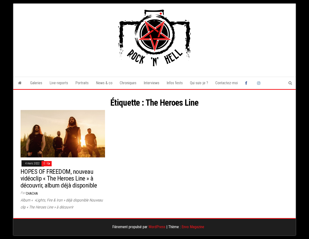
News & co (104, 83)
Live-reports (58, 83)
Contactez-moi (226, 83)
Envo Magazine (193, 227)
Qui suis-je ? (199, 83)
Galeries (36, 83)
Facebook (247, 83)
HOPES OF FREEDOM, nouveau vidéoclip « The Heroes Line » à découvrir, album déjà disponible (59, 178)
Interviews (151, 83)
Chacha (32, 193)
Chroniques (128, 83)
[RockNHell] (20, 83)
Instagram (259, 83)
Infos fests (175, 83)
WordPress (156, 227)
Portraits (82, 83)
